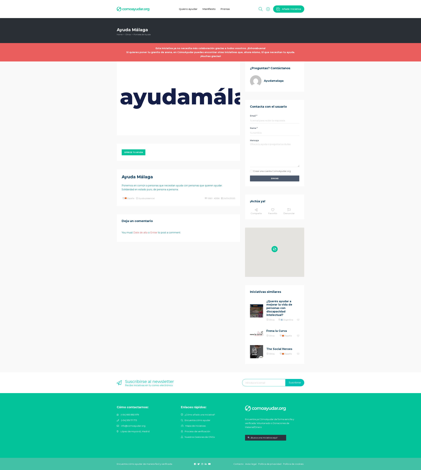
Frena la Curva (276, 330)
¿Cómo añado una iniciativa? (200, 414)
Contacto (238, 464)
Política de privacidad (269, 464)
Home (120, 34)
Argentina (288, 319)
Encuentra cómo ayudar (197, 420)
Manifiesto (209, 9)
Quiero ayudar (188, 9)
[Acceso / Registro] (268, 9)
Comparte (256, 213)
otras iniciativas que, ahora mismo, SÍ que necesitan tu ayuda (256, 52)
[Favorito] (298, 320)
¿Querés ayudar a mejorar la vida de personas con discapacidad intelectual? (279, 308)
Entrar (153, 232)
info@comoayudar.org (133, 425)
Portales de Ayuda (142, 34)
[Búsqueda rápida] (265, 440)
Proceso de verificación (197, 431)
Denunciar (289, 213)
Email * (253, 116)
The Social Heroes (279, 349)
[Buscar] (260, 9)
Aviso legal (251, 464)
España (130, 198)
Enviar (274, 178)
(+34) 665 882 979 (130, 414)
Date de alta (140, 232)
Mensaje (254, 140)
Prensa (225, 9)
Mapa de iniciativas (195, 425)
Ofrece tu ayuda (133, 152)
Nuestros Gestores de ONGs (200, 437)
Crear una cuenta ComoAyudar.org (272, 171)
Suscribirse (295, 382)
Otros (128, 34)
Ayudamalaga (274, 80)
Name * (254, 128)
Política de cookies (293, 464)
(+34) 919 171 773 (129, 420)
